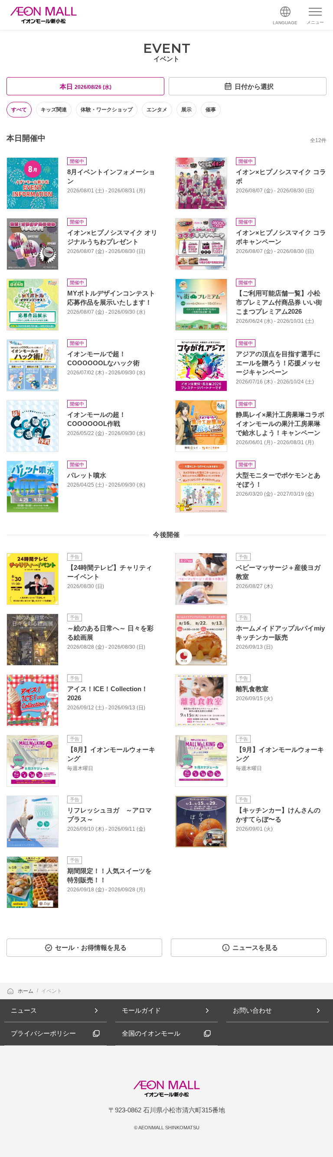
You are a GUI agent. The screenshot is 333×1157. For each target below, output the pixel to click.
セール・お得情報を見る (91, 947)
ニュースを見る (255, 947)
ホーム (26, 991)
